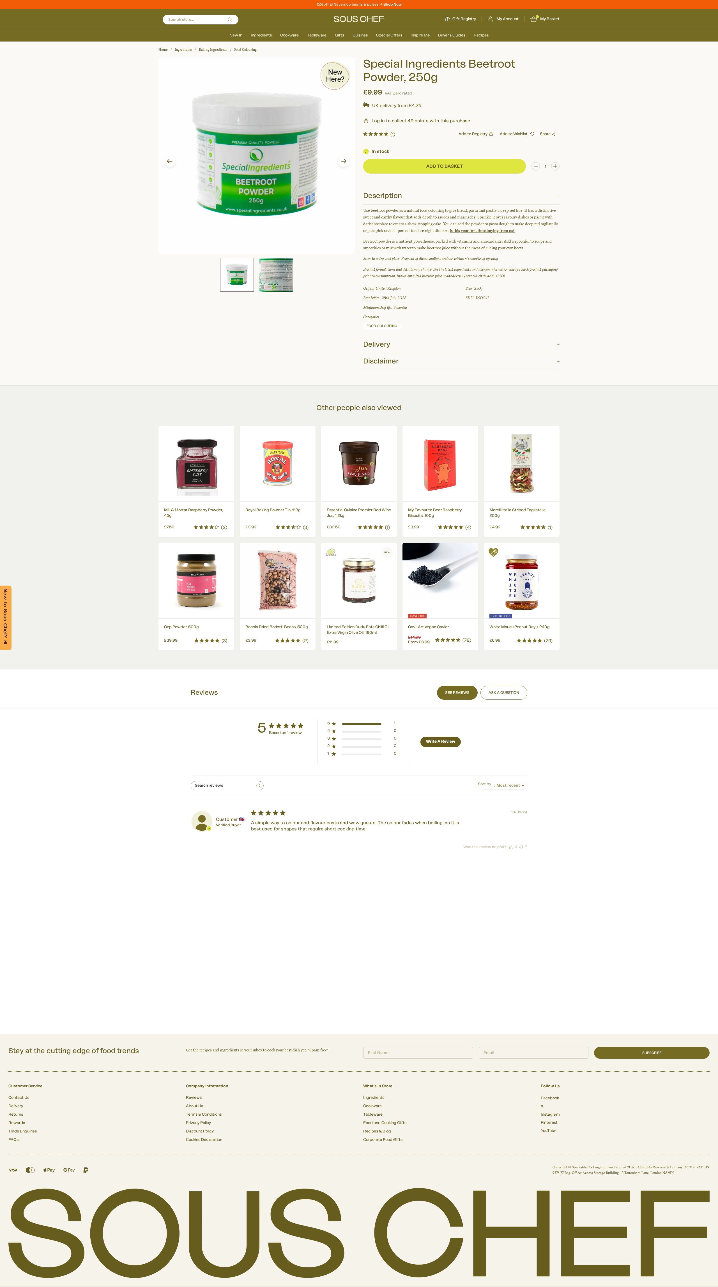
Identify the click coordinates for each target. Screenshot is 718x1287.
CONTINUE (414, 675)
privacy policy (444, 691)
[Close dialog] (461, 581)
